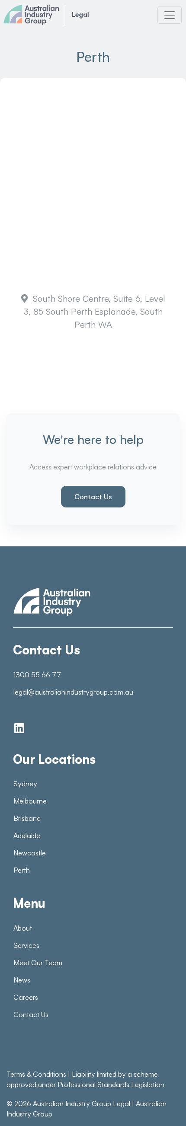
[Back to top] (160, 1104)
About (22, 928)
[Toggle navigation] (169, 15)
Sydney (25, 783)
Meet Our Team (37, 962)
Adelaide (26, 835)
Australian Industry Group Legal (81, 1103)
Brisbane (27, 818)
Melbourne (30, 801)
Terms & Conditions (36, 1074)
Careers (25, 997)
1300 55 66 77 (37, 674)
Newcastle (29, 852)
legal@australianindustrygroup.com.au (73, 692)
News (21, 980)
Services (26, 945)
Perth (21, 870)
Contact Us (93, 496)
